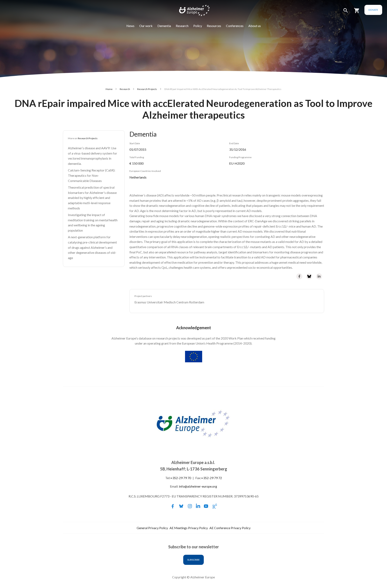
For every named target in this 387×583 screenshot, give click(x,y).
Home (109, 89)
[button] (346, 12)
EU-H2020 (236, 163)
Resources (214, 26)
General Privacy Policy (152, 528)
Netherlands (138, 177)
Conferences (234, 26)
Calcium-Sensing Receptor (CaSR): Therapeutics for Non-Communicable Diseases (91, 175)
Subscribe (193, 559)
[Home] (191, 11)
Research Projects (147, 89)
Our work (146, 26)
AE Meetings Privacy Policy (189, 528)
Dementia (164, 26)
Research (182, 26)
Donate (373, 9)
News (130, 26)
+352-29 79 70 (180, 478)
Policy (197, 26)
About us (254, 26)
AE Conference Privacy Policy (230, 528)
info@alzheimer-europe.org (198, 486)
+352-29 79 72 (211, 478)
